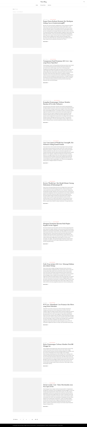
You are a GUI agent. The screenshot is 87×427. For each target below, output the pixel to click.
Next (36, 419)
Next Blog (44, 2)
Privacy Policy (42, 5)
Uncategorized (53, 19)
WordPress (55, 425)
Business (49, 5)
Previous (16, 419)
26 (32, 419)
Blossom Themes (45, 425)
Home (37, 5)
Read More (45, 41)
